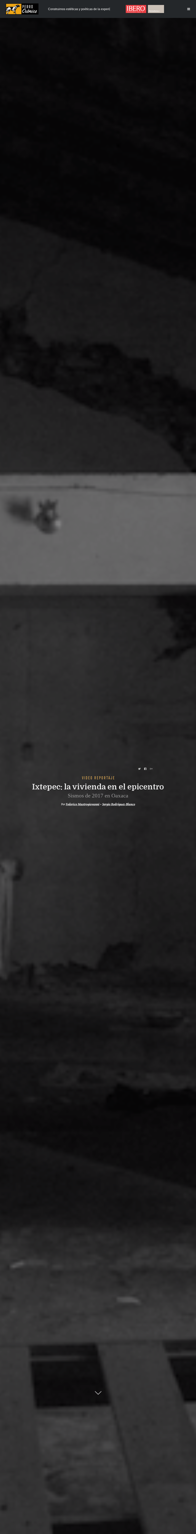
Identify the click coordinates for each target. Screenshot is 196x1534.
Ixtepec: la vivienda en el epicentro (98, 787)
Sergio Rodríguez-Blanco (118, 804)
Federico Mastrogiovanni (82, 804)
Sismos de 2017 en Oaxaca (98, 795)
